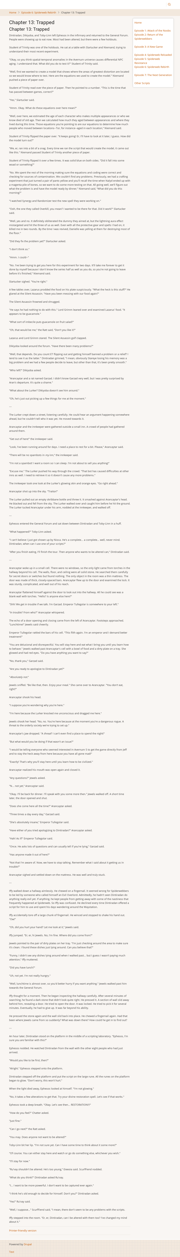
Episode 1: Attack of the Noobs (152, 30)
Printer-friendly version (22, 1230)
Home (12, 12)
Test (11, 1251)
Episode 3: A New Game (148, 46)
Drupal (28, 1244)
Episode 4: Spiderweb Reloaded (153, 54)
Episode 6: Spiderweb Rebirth (38, 12)
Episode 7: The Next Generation (153, 75)
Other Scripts (142, 83)
